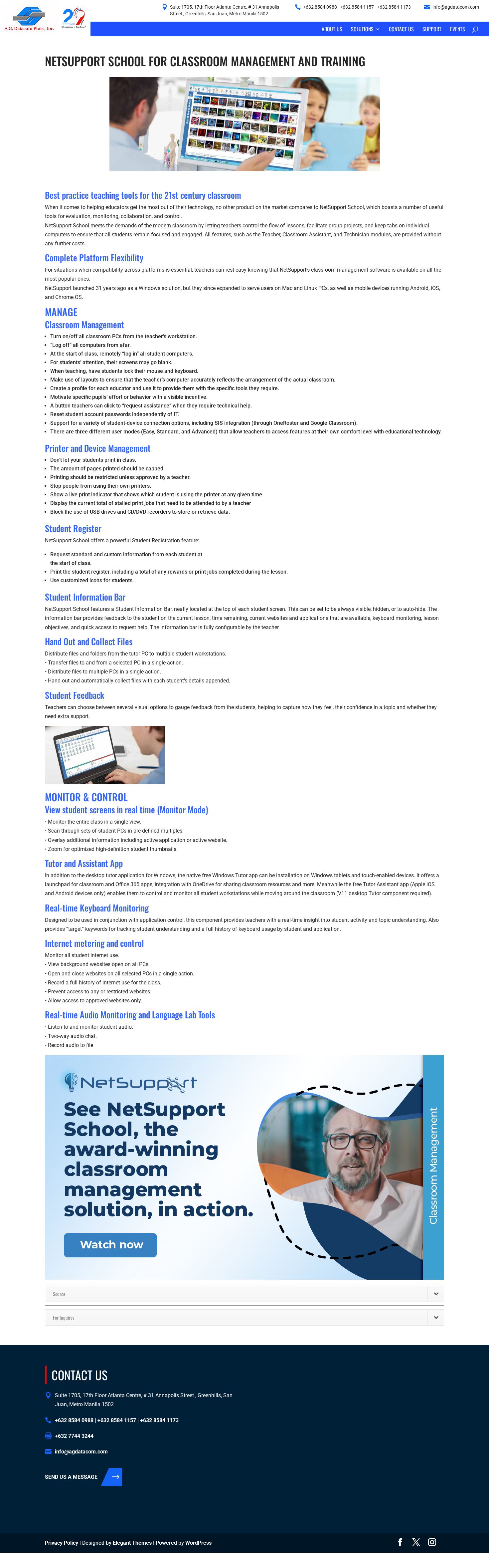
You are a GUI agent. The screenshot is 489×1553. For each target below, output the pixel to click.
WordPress (198, 1543)
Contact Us (401, 30)
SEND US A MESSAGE (71, 1477)
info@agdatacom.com (455, 7)
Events (457, 30)
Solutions (362, 30)
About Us (332, 30)
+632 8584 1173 (394, 7)
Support (431, 30)
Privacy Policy (61, 1543)
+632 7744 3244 (74, 1436)
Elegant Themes (132, 1543)
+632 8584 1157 (357, 7)
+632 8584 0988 (320, 7)
